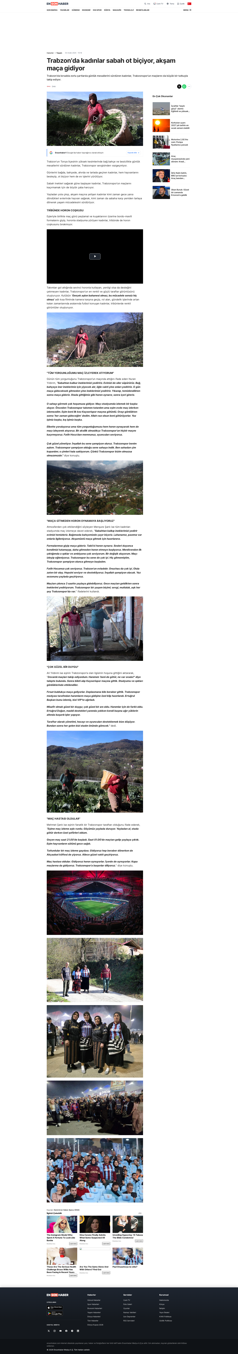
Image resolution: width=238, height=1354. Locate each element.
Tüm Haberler (92, 1321)
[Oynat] (95, 119)
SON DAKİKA (52, 10)
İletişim (162, 1308)
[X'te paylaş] (179, 86)
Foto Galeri (127, 1304)
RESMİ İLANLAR (142, 10)
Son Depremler (129, 1316)
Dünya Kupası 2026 (95, 1325)
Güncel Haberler (93, 1300)
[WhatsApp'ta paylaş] (184, 86)
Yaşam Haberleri (94, 1312)
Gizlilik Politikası (165, 1321)
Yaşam (59, 53)
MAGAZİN (117, 10)
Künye (161, 1304)
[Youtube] (60, 1331)
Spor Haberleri (93, 1304)
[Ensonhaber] (57, 3)
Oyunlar (126, 1308)
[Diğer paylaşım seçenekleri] (189, 86)
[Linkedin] (78, 1331)
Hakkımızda (164, 1300)
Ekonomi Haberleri (94, 1308)
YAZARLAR (64, 10)
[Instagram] (55, 1331)
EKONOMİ (86, 10)
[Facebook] (66, 1331)
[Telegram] (72, 1331)
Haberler (50, 53)
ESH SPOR (97, 10)
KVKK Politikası (165, 1316)
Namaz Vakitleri (129, 1312)
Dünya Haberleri (93, 1316)
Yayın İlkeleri (164, 1312)
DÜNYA (107, 10)
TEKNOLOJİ (129, 10)
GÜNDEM (76, 10)
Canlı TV (126, 1300)
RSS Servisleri (128, 1321)
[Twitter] (49, 1331)
